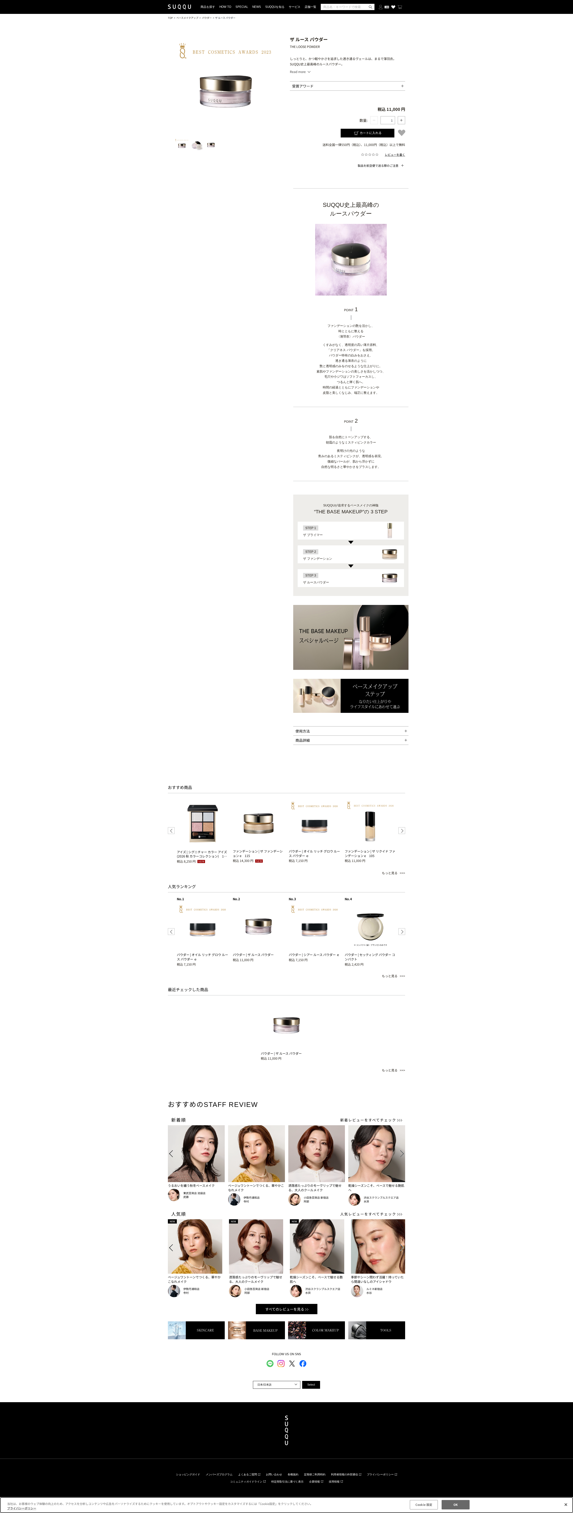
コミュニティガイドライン (246, 1481)
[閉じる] (566, 1504)
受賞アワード (303, 86)
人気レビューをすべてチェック (368, 1213)
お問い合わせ (274, 1474)
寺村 (246, 1201)
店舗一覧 (310, 7)
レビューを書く (395, 154)
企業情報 (314, 1481)
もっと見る (390, 873)
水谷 (369, 1292)
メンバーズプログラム (219, 1474)
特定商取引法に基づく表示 (287, 1481)
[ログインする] (380, 7)
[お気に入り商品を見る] (393, 6)
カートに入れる (370, 133)
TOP (170, 17)
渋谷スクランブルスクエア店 (381, 1197)
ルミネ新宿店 (374, 1289)
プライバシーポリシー (380, 1474)
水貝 (366, 1201)
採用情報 (334, 1481)
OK (455, 1504)
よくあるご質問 (247, 1474)
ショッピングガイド (188, 1474)
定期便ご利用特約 (314, 1474)
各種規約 (293, 1474)
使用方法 (302, 731)
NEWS (256, 7)
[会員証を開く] (387, 6)
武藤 (186, 1197)
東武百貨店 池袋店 (194, 1193)
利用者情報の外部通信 (344, 1474)
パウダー (207, 17)
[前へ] (171, 830)
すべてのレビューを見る (284, 1309)
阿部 (306, 1201)
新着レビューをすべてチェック (368, 1119)
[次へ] (401, 830)
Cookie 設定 (423, 1504)
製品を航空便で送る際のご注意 (378, 165)
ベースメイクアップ (187, 17)
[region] (286, 1505)
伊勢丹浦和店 (252, 1197)
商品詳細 (302, 740)
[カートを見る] (400, 6)
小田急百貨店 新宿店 (316, 1197)
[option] (203, 830)
